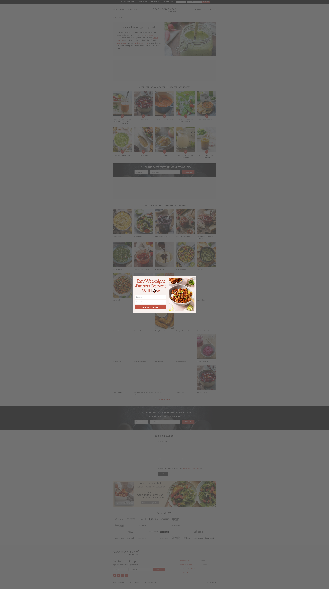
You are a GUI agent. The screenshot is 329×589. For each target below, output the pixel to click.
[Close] (194, 278)
